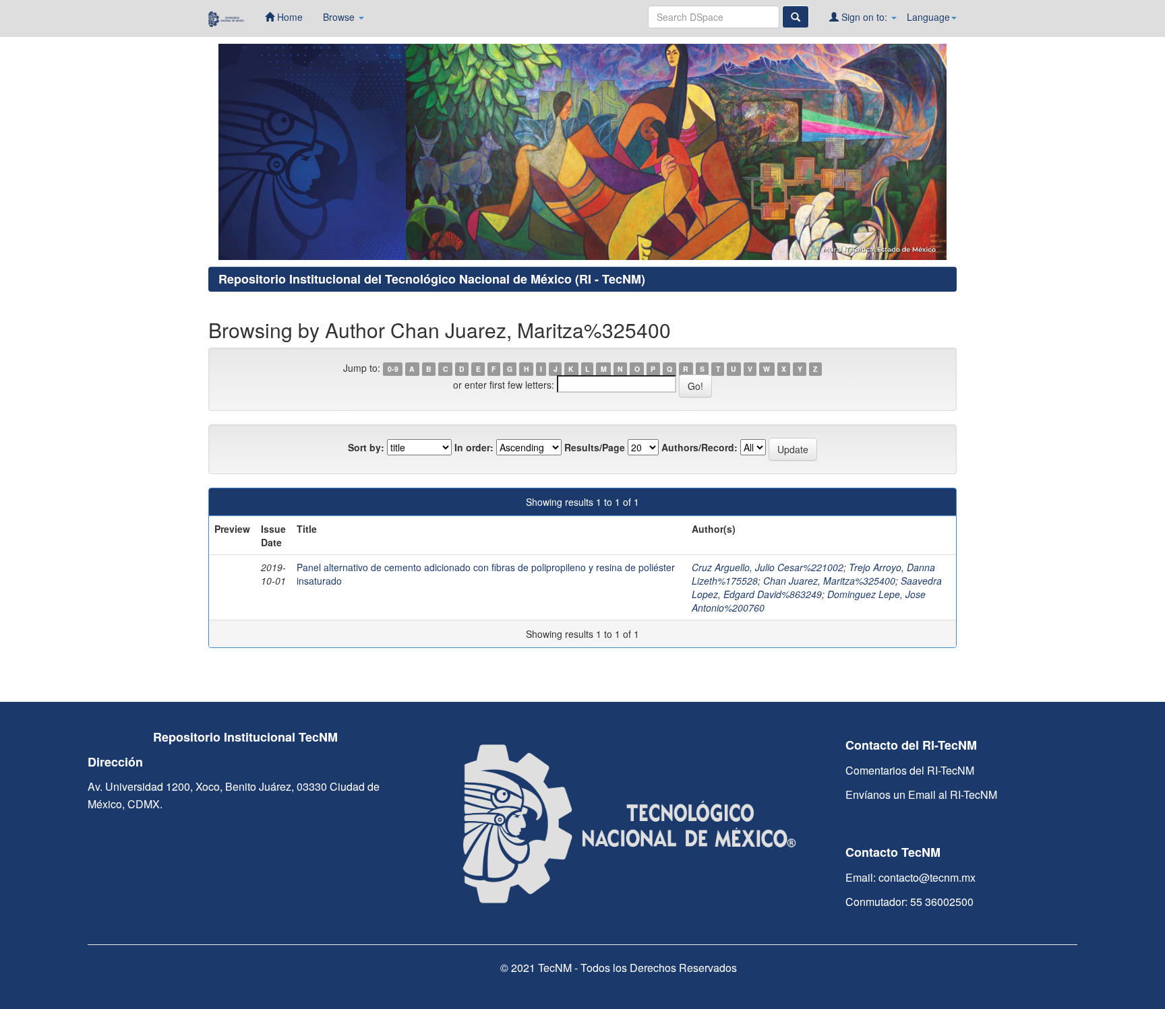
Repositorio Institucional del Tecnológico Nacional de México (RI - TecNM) (431, 279)
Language (928, 17)
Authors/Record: (699, 447)
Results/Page (594, 447)
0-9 (393, 369)
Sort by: (366, 447)
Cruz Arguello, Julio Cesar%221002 (767, 567)
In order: (474, 447)
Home (288, 17)
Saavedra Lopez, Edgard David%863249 (817, 587)
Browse (340, 17)
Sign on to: (864, 17)
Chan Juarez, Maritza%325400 (829, 580)
